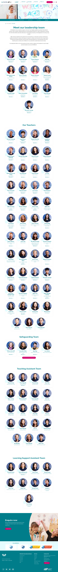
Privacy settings (36, 563)
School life (21, 559)
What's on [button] (42, 1)
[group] (11, 547)
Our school (9, 23)
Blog (20, 562)
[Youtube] (9, 569)
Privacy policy (36, 562)
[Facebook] (6, 569)
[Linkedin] (13, 569)
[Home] (6, 2)
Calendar (35, 555)
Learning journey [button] (16, 2)
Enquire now (8, 528)
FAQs (35, 559)
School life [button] (36, 1)
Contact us (46, 561)
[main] (29, 288)
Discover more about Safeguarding (29, 357)
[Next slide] (53, 546)
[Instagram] (3, 569)
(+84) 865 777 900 (46, 558)
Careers (35, 558)
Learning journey (22, 555)
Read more (10, 61)
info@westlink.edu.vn (47, 559)
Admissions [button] (23, 1)
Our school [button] (30, 1)
